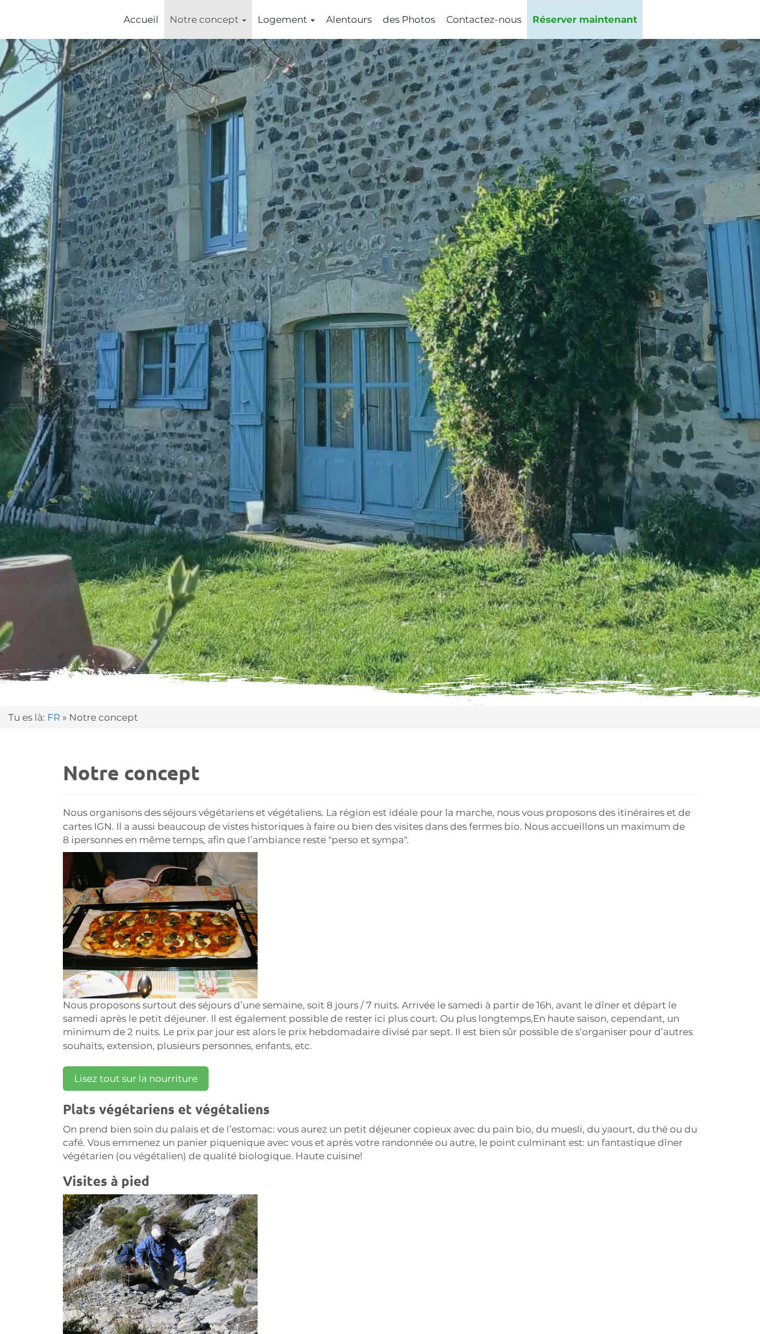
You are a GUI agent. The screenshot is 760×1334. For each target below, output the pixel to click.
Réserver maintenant (584, 19)
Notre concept (205, 19)
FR (53, 717)
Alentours (349, 19)
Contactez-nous (483, 19)
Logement (283, 19)
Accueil (141, 19)
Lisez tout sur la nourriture (136, 1078)
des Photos (409, 19)
